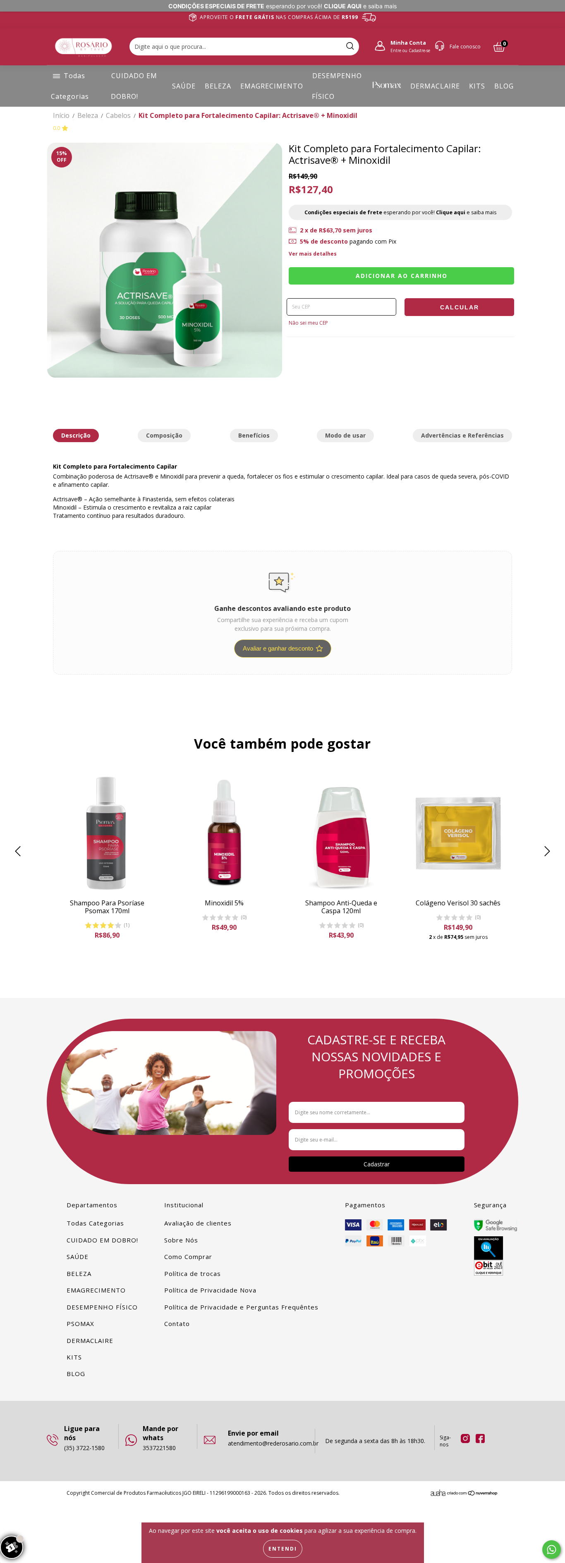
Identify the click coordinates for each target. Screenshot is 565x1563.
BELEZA (218, 86)
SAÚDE (184, 86)
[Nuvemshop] (472, 1494)
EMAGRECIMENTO (271, 86)
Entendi (282, 1548)
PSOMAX (80, 1323)
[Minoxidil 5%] (224, 833)
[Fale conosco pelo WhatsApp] (551, 1549)
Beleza (87, 115)
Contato (177, 1323)
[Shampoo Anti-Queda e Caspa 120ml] (341, 833)
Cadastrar (377, 1164)
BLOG (504, 86)
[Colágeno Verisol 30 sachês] (458, 833)
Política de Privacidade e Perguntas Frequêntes (241, 1307)
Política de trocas (192, 1273)
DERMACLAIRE (435, 86)
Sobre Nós (181, 1240)
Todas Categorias (95, 1223)
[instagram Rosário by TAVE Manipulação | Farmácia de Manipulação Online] (465, 1438)
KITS (477, 86)
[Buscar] (350, 46)
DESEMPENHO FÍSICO (102, 1307)
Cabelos (118, 115)
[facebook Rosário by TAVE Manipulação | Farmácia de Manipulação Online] (479, 1438)
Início (61, 115)
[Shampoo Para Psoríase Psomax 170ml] (107, 833)
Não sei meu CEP (308, 322)
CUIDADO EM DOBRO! (102, 1240)
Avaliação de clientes (197, 1223)
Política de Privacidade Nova (210, 1290)
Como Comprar (188, 1256)
